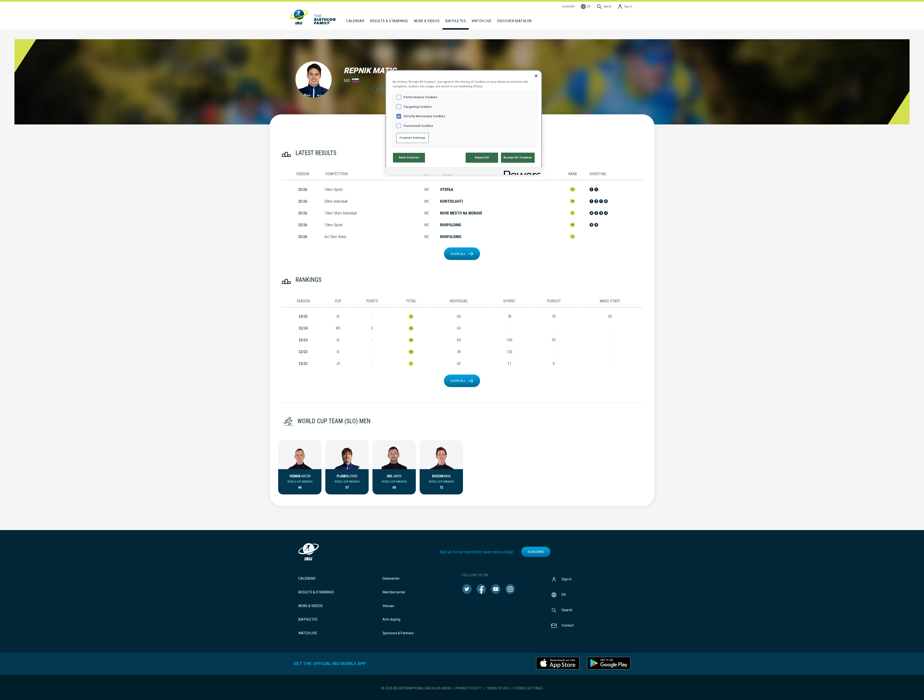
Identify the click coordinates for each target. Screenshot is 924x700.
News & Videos (310, 606)
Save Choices (409, 157)
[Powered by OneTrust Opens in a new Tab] (521, 172)
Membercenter (394, 592)
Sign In (567, 579)
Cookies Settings (528, 688)
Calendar (306, 578)
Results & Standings (316, 592)
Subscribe (536, 552)
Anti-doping (391, 619)
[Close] (536, 76)
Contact (568, 625)
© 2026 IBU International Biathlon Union (416, 688)
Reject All (482, 157)
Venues (388, 606)
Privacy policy (468, 688)
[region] (463, 122)
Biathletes (308, 619)
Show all (458, 254)
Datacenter (391, 578)
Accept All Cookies (518, 157)
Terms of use (497, 688)
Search (567, 610)
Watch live (482, 21)
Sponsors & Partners (398, 633)
